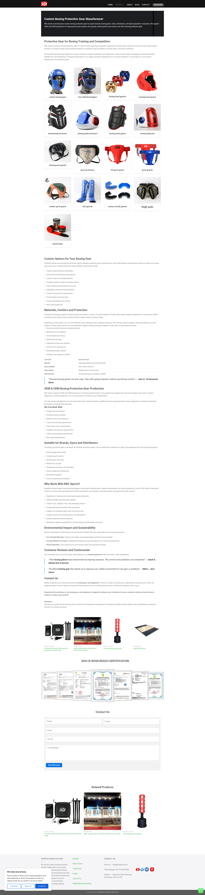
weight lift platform (139, 648)
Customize (14, 886)
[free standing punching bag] (117, 631)
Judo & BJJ (77, 879)
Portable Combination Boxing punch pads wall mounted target (56, 649)
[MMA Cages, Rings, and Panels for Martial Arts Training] (87, 631)
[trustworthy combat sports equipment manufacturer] (44, 4)
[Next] (160, 636)
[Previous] (44, 636)
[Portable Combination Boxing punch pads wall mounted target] (58, 631)
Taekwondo (77, 869)
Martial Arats (77, 864)
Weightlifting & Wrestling (82, 884)
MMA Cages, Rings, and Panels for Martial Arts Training (85, 649)
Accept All (41, 886)
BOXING (76, 859)
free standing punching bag (113, 648)
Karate (75, 874)
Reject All (28, 886)
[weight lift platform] (147, 631)
